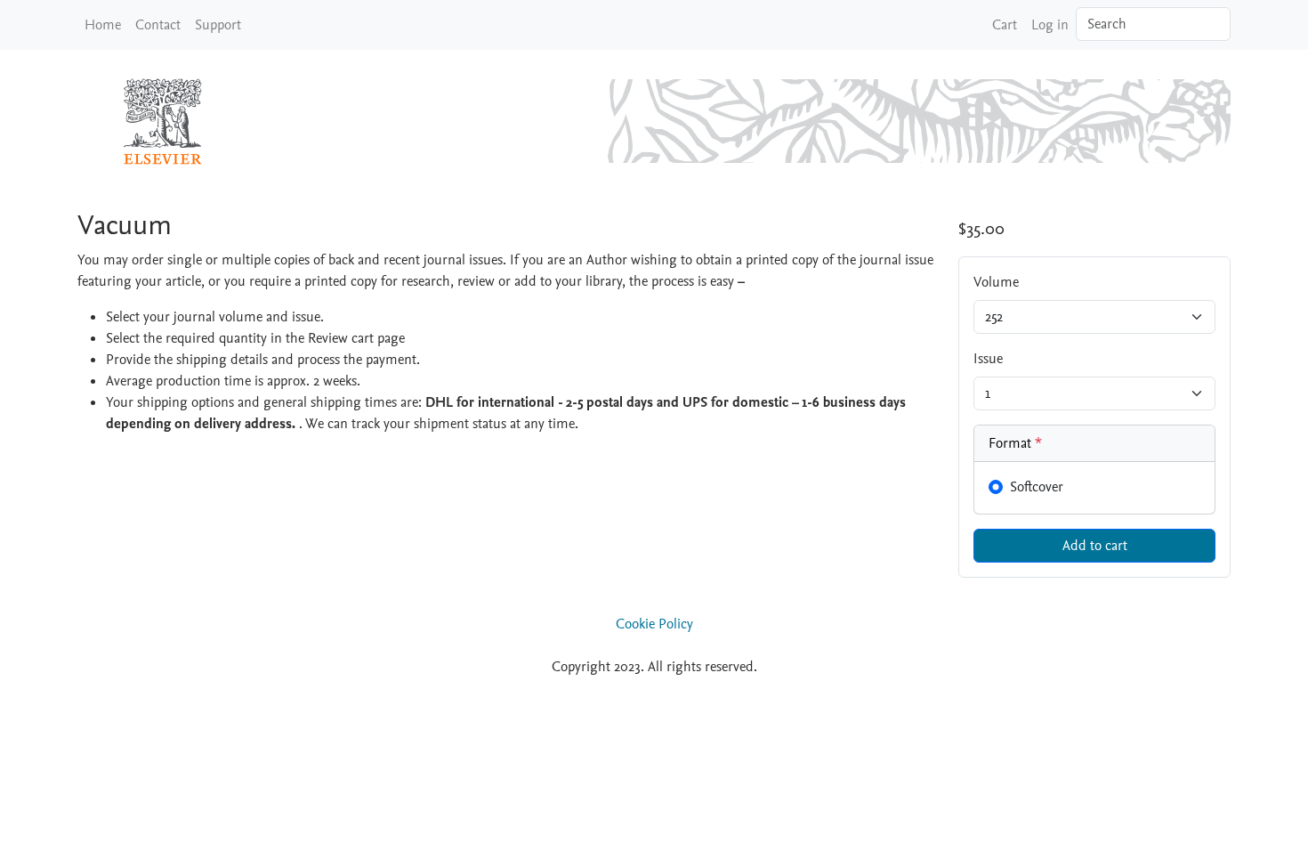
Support (218, 25)
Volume (996, 282)
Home (103, 25)
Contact (158, 25)
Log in (1050, 25)
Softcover (1036, 487)
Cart (1004, 25)
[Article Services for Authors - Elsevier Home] (166, 121)
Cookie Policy (654, 624)
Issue (988, 359)
